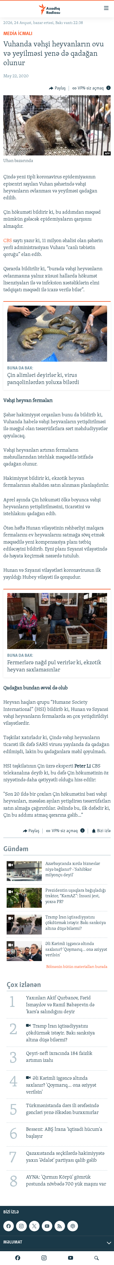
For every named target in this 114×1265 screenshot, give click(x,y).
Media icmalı (17, 33)
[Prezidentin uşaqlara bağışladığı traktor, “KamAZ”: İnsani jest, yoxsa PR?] (24, 898)
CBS (7, 241)
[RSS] (60, 1226)
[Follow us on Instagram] (21, 1226)
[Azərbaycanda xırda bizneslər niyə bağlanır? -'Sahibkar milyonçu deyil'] (24, 871)
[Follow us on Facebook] (8, 1226)
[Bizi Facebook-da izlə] (17, 1258)
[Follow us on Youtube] (47, 1226)
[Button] (57, 88)
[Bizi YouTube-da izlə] (70, 1258)
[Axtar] (96, 1258)
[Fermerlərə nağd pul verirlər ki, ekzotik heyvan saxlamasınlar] (57, 621)
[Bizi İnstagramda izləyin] (44, 1258)
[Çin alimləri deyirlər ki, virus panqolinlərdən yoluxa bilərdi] (57, 334)
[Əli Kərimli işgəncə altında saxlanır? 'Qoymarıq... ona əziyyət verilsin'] (24, 951)
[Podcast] (72, 1226)
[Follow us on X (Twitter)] (34, 1226)
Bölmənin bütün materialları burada (76, 967)
